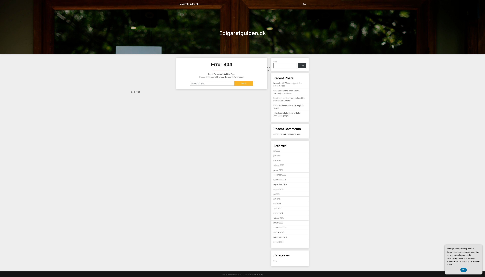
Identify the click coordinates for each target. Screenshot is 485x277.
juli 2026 (276, 151)
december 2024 (279, 228)
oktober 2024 (278, 232)
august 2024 (278, 242)
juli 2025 (276, 194)
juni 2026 (277, 156)
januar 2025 (278, 223)
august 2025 (278, 189)
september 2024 (280, 237)
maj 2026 (277, 160)
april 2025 (277, 208)
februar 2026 (278, 165)
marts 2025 (278, 213)
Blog (304, 4)
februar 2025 (278, 218)
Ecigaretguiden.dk (189, 4)
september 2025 (280, 184)
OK (463, 270)
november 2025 (279, 180)
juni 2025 (277, 199)
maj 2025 (277, 204)
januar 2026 (278, 170)
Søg (275, 61)
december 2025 (279, 175)
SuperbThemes (257, 274)
